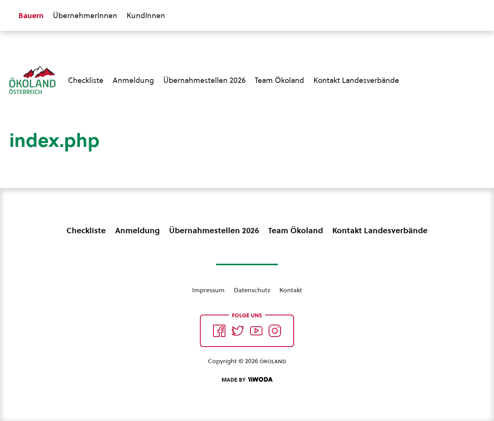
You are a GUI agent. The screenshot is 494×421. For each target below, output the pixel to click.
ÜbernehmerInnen (85, 15)
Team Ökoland (279, 80)
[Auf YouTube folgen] (256, 331)
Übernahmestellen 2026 (204, 80)
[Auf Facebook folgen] (219, 331)
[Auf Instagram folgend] (275, 331)
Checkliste (85, 80)
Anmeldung (133, 80)
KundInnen (146, 15)
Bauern (31, 15)
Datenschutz (252, 290)
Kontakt (290, 290)
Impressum (208, 290)
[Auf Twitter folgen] (237, 331)
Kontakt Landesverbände (356, 80)
